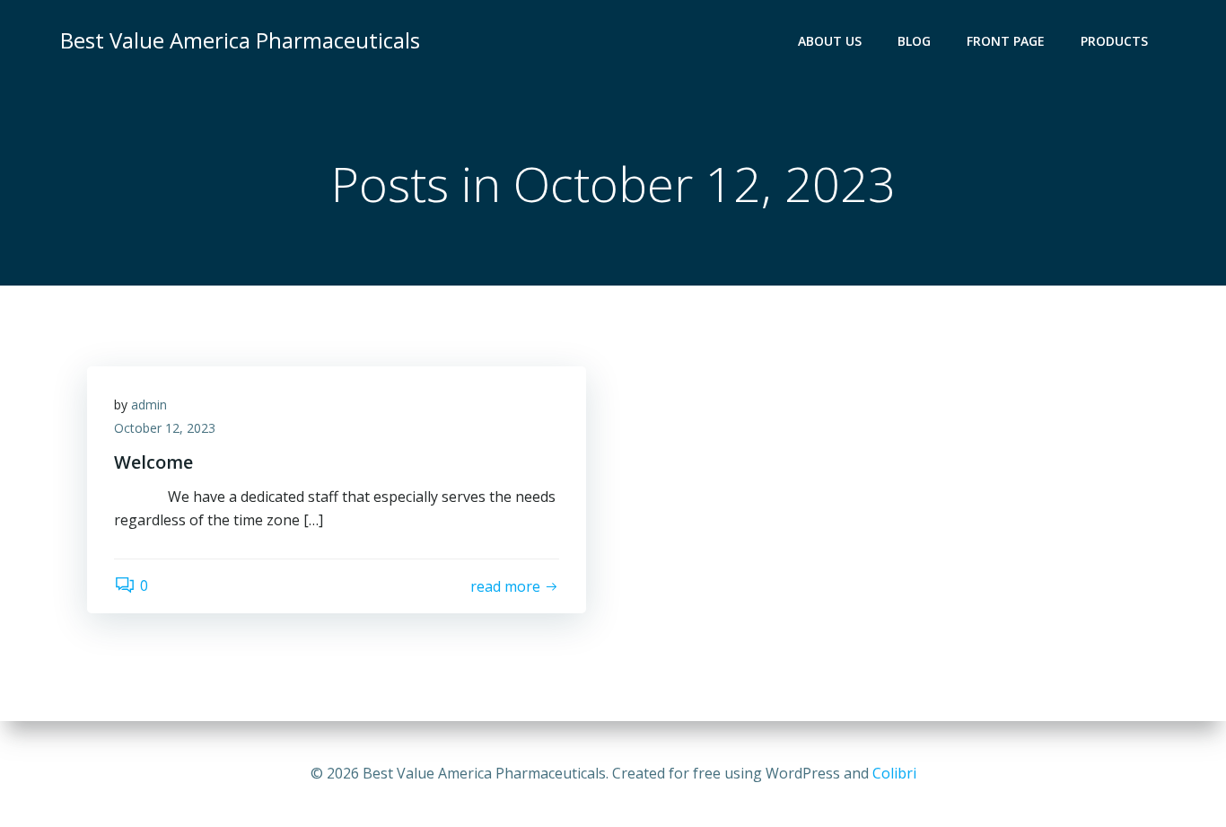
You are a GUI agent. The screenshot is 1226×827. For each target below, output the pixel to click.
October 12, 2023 (164, 427)
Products (1114, 40)
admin (149, 404)
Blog (914, 40)
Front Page (1006, 40)
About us (830, 40)
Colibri (894, 773)
